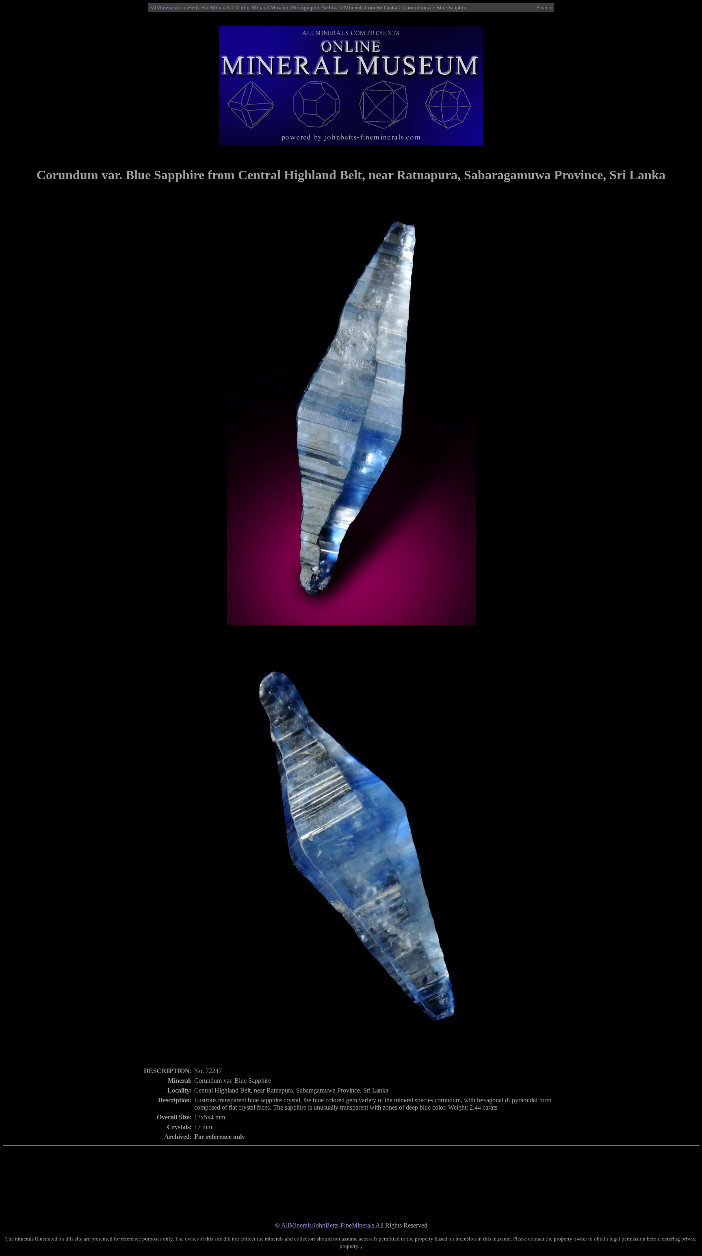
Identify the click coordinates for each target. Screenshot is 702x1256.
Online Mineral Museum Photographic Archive (287, 7)
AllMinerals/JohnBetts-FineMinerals (190, 7)
